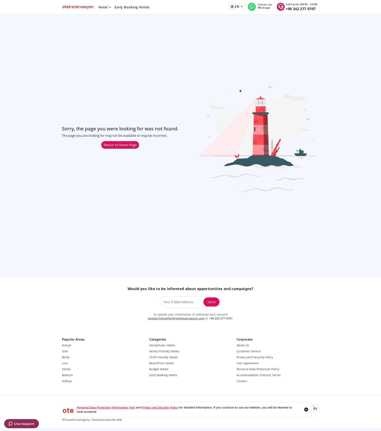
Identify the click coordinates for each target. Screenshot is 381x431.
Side (65, 351)
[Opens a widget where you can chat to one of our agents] (21, 424)
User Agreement (248, 363)
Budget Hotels (158, 369)
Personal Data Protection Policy (258, 369)
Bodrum (67, 375)
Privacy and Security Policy (255, 357)
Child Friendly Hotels (163, 357)
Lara (65, 363)
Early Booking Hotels (132, 7)
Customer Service (249, 351)
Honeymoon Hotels (162, 345)
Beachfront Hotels (161, 363)
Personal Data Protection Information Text (106, 407)
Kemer (66, 369)
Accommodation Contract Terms (259, 375)
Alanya (66, 345)
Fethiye (67, 381)
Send (211, 302)
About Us (243, 345)
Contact (242, 381)
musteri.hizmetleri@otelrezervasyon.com (176, 318)
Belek (65, 357)
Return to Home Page (120, 145)
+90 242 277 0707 (220, 318)
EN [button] (237, 6)
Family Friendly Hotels (164, 351)
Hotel (103, 7)
